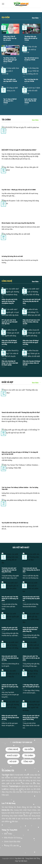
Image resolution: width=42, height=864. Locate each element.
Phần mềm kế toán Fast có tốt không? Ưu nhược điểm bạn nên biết (31, 322)
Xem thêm (35, 18)
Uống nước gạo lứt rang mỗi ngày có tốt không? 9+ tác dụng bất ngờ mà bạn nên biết (20, 453)
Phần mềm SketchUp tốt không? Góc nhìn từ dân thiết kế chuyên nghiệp (10, 363)
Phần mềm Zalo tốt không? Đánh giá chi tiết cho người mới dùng (9, 342)
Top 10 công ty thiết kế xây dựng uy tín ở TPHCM (9, 101)
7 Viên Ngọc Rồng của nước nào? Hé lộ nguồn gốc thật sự (31, 685)
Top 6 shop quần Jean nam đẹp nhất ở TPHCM (10, 80)
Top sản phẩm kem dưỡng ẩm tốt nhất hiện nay (15, 523)
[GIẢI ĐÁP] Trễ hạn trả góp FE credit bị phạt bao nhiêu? (19, 150)
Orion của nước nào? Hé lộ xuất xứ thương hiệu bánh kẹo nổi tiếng (10, 658)
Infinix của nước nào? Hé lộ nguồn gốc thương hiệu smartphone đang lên (9, 301)
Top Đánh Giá (7, 775)
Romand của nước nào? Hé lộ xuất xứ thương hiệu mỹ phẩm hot (31, 598)
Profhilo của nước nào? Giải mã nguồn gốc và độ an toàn (10, 628)
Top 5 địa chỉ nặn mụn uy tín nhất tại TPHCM (31, 59)
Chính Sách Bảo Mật (12, 842)
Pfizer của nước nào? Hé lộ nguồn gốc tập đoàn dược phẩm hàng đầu (30, 629)
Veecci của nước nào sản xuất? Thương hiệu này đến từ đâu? (21, 412)
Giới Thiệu (8, 834)
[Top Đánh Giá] (21, 4)
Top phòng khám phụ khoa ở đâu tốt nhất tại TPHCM (30, 38)
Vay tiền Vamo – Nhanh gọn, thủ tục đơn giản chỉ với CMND (19, 189)
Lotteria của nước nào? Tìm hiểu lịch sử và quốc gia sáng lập (10, 686)
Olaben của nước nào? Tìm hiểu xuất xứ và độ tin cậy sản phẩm (31, 658)
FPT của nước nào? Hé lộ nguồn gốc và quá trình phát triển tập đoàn (9, 322)
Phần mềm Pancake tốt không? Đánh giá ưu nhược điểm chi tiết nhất (31, 363)
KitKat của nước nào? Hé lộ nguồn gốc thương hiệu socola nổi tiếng (10, 717)
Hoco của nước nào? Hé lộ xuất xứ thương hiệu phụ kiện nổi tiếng (31, 301)
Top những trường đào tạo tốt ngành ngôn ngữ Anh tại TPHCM (10, 59)
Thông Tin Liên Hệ (11, 846)
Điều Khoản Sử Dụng (12, 838)
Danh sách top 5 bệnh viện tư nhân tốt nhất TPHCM (30, 101)
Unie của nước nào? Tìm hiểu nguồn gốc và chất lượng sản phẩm (10, 598)
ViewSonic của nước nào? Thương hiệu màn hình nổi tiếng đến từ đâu (9, 570)
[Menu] (3, 4)
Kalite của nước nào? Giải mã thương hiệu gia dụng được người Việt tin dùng (31, 717)
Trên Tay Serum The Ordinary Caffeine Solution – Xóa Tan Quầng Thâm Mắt (20, 488)
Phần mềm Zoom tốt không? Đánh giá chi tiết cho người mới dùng (31, 342)
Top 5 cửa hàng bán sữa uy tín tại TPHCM (31, 80)
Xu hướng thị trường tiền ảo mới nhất (12, 256)
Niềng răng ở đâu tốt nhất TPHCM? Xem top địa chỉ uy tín (9, 38)
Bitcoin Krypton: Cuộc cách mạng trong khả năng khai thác (18, 223)
